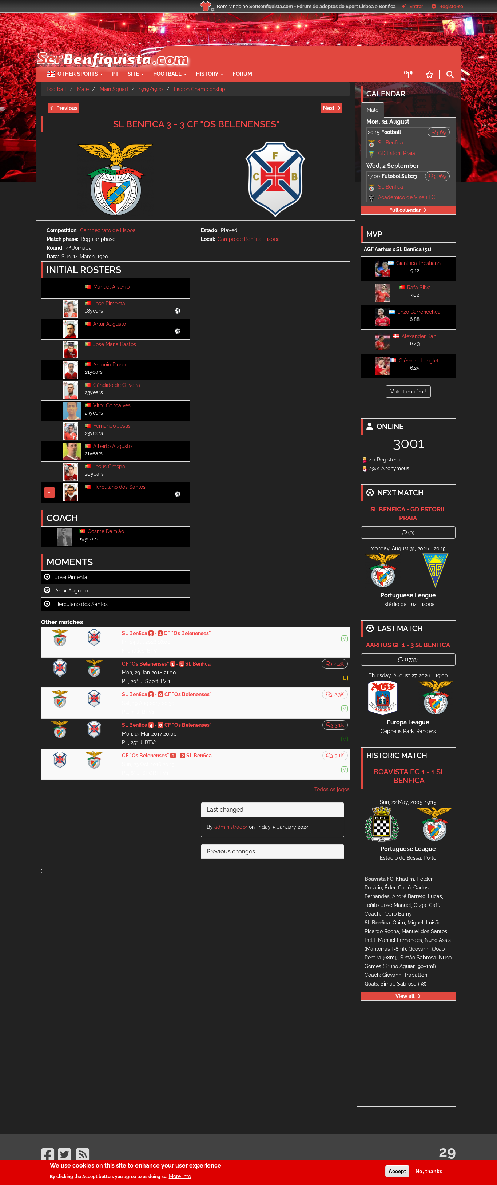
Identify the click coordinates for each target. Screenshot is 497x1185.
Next (328, 108)
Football (168, 74)
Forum (242, 74)
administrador (230, 827)
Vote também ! (408, 392)
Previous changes (231, 851)
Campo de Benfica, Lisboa (249, 239)
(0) (411, 532)
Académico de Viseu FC (406, 197)
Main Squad (114, 89)
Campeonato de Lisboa (108, 230)
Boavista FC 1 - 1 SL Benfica (409, 776)
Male (83, 89)
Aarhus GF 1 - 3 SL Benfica (408, 645)
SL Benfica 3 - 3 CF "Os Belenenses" (196, 124)
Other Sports (78, 74)
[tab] (272, 810)
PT (115, 74)
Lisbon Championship (199, 89)
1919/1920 (151, 89)
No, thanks (429, 1171)
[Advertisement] (274, 57)
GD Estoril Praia (396, 153)
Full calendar (405, 210)
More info (180, 1176)
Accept (397, 1171)
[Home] (112, 49)
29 (447, 1151)
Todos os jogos (332, 789)
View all (404, 996)
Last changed (225, 809)
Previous (66, 108)
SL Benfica (390, 143)
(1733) (411, 659)
